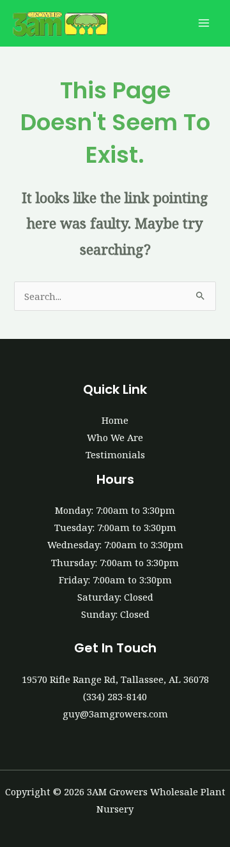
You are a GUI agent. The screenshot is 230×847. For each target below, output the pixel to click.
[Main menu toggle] (203, 23)
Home (115, 420)
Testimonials (115, 454)
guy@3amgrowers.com (115, 713)
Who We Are (115, 437)
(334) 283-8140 (115, 696)
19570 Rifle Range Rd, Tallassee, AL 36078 (115, 679)
